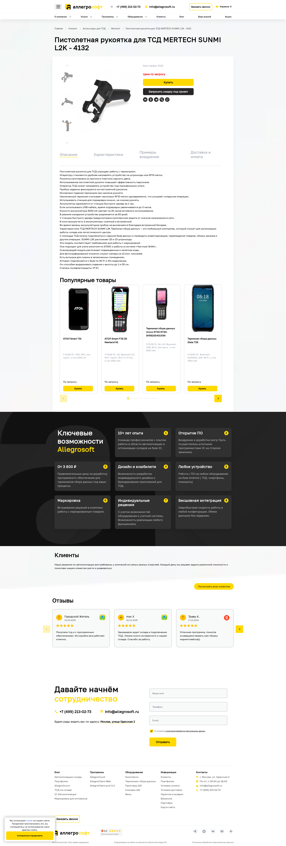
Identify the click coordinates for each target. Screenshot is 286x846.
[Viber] (162, 99)
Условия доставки (171, 789)
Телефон (157, 706)
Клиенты (161, 16)
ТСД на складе (63, 789)
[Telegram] (156, 99)
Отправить (163, 742)
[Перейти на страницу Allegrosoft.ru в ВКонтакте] (213, 831)
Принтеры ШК (133, 785)
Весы (128, 794)
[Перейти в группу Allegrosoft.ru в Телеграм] (195, 831)
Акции (228, 16)
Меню (58, 7)
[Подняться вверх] (281, 830)
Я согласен (179, 731)
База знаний (204, 16)
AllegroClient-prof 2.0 (102, 785)
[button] (67, 66)
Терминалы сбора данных (140, 781)
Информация (168, 772)
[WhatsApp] (167, 99)
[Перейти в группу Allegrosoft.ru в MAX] (204, 831)
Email (155, 720)
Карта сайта (168, 807)
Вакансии (166, 798)
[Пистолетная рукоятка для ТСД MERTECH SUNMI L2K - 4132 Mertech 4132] (107, 101)
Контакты (201, 772)
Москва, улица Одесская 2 (117, 721)
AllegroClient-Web (100, 781)
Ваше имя (158, 693)
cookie (29, 820)
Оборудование (135, 16)
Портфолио (61, 781)
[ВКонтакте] (145, 99)
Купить (168, 82)
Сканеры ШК (132, 789)
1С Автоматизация (65, 794)
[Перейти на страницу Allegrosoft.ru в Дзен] (230, 831)
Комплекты (132, 776)
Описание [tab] (68, 154)
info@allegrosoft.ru (162, 6)
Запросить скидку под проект (168, 91)
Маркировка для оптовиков (71, 798)
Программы (108, 16)
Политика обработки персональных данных (213, 842)
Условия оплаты (170, 785)
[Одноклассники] (151, 99)
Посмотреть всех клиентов (214, 586)
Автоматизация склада (68, 776)
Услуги (84, 16)
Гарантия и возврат (172, 794)
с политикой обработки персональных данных (185, 731)
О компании (61, 16)
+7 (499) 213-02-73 (128, 6)
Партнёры (167, 802)
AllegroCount (62, 785)
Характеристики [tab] (108, 154)
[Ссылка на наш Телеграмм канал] (112, 6)
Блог (181, 16)
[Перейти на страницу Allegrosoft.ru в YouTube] (221, 831)
